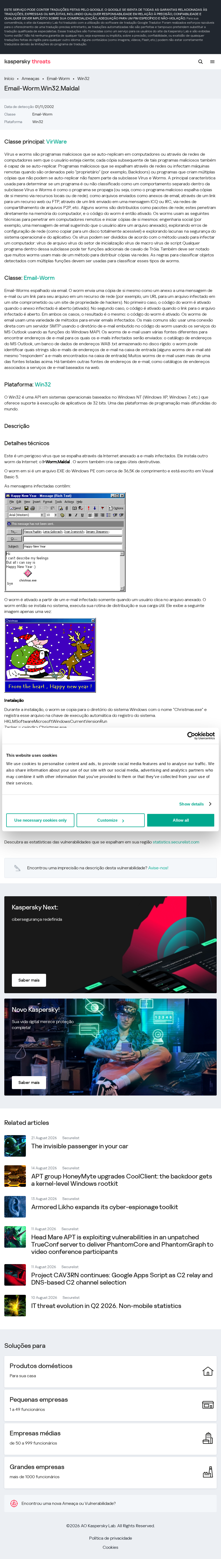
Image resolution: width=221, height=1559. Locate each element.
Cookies (110, 1547)
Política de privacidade (110, 1538)
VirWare (56, 141)
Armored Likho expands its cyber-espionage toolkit (104, 1207)
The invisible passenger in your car (79, 1146)
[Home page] (27, 61)
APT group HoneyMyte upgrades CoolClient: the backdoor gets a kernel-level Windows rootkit (121, 1180)
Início (9, 78)
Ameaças (30, 78)
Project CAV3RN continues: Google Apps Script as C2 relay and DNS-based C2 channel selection (122, 1278)
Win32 (83, 78)
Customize (107, 820)
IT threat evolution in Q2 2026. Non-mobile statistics (106, 1306)
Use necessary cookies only (40, 820)
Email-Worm (58, 78)
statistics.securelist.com (176, 842)
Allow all (181, 820)
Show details (191, 804)
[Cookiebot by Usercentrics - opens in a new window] (191, 736)
